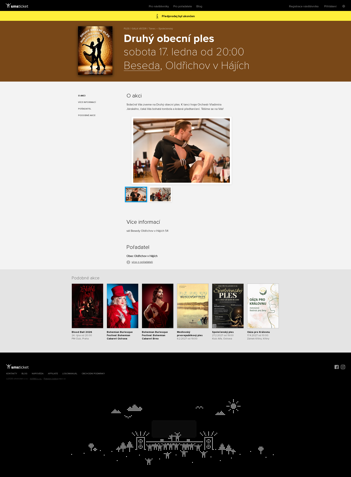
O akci (81, 95)
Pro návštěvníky (159, 6)
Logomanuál (69, 373)
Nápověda (38, 373)
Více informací (87, 102)
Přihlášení (330, 6)
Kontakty (11, 373)
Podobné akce (86, 115)
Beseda (142, 65)
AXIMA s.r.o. (36, 378)
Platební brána (51, 378)
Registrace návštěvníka (303, 6)
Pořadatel (84, 108)
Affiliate (53, 373)
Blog (199, 6)
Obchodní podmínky (93, 373)
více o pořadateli (142, 262)
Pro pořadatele (182, 6)
